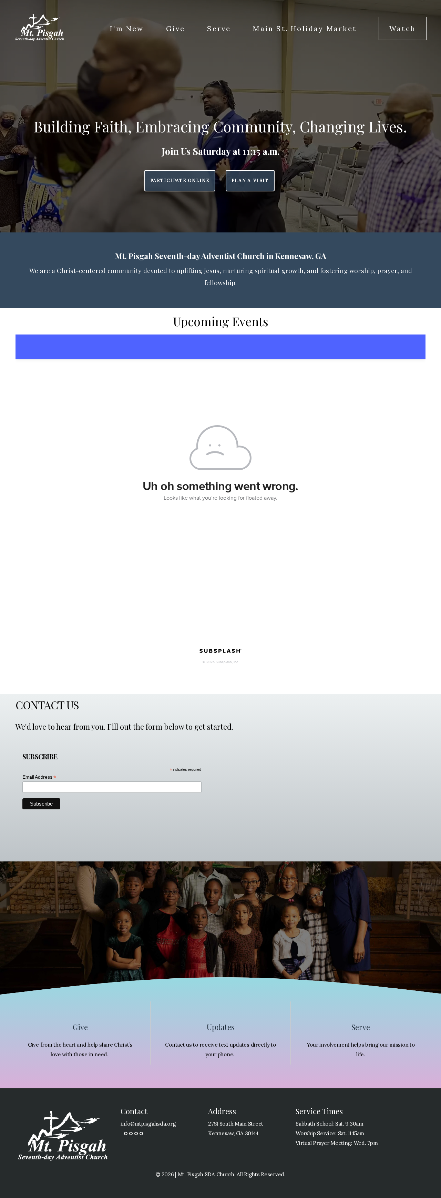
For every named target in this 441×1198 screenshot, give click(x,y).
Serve (219, 28)
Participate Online (179, 180)
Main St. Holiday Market (305, 28)
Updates (221, 1027)
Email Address (39, 777)
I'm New (127, 28)
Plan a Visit (250, 180)
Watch (402, 28)
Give (175, 28)
